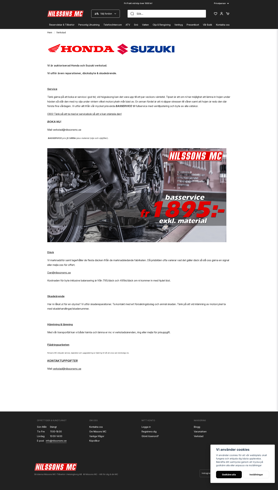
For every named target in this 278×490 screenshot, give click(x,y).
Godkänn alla (229, 474)
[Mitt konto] (221, 13)
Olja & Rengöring (162, 24)
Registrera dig (149, 431)
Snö (136, 24)
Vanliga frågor (96, 436)
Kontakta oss (223, 24)
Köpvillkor (94, 440)
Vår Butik (207, 24)
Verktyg (178, 24)
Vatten (145, 24)
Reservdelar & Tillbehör (61, 24)
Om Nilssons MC (97, 431)
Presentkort (193, 24)
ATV (128, 24)
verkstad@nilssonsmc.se (67, 129)
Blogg (197, 426)
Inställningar (256, 474)
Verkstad (198, 436)
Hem (49, 32)
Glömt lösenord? (150, 436)
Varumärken (200, 431)
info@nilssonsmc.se (56, 440)
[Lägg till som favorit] (215, 13)
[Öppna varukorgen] (228, 13)
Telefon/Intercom (112, 24)
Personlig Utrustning (89, 24)
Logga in (146, 426)
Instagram (207, 473)
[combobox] (105, 14)
